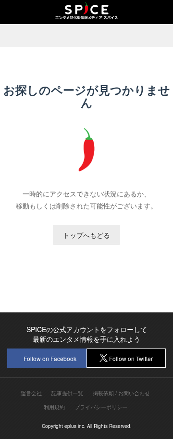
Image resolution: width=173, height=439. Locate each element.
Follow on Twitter (131, 358)
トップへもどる (86, 235)
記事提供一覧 (67, 393)
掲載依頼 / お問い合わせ (121, 393)
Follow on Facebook (50, 358)
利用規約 (54, 407)
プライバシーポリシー (100, 407)
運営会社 (31, 393)
